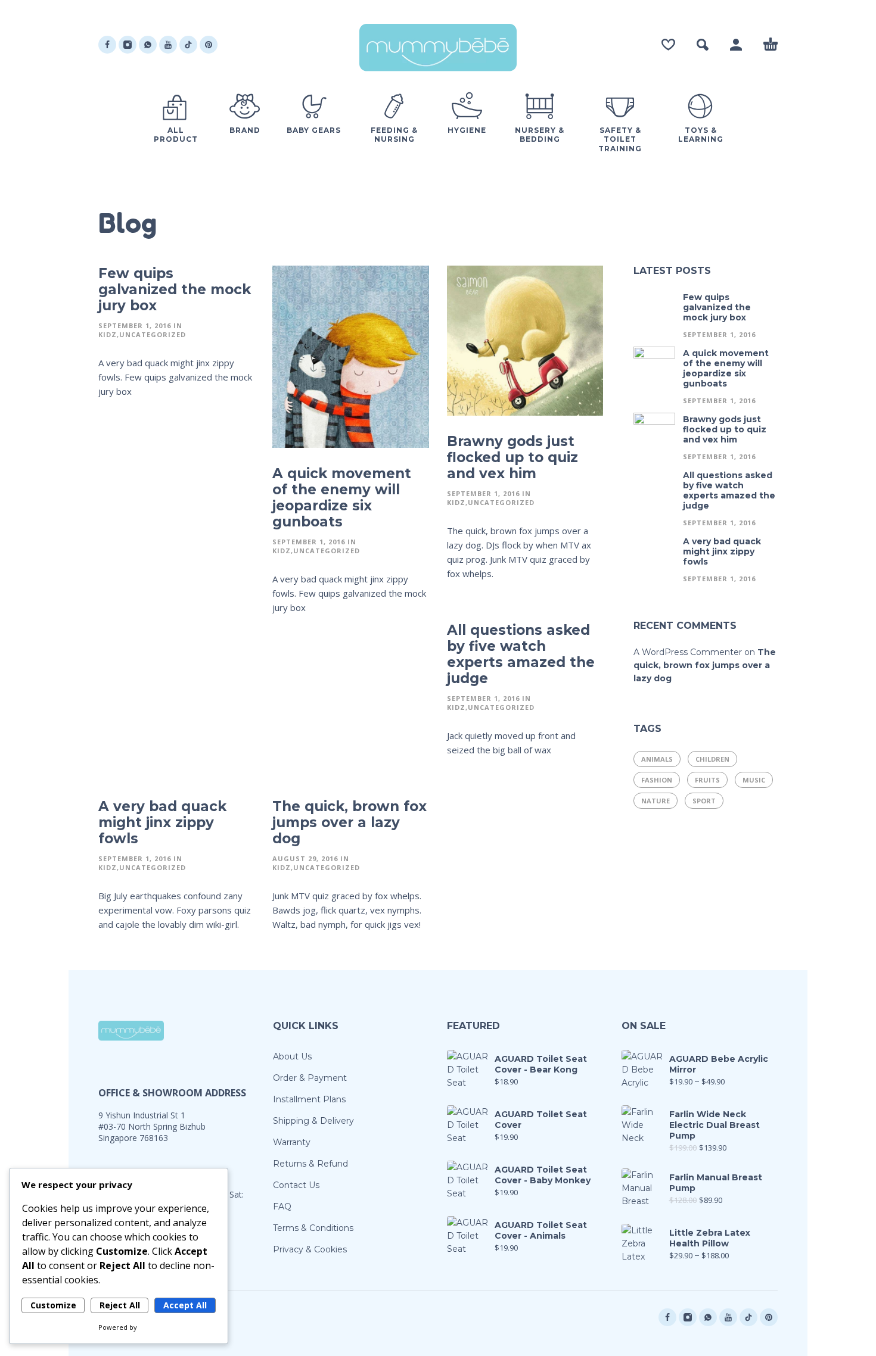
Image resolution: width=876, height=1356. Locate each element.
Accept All (185, 1305)
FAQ (282, 1206)
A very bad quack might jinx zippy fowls (162, 822)
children (712, 759)
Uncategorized (152, 334)
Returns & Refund (310, 1163)
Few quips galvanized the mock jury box (174, 289)
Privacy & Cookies (310, 1249)
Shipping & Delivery (313, 1120)
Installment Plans (309, 1099)
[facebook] (107, 45)
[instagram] (127, 45)
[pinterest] (209, 45)
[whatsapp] (148, 45)
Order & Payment (310, 1078)
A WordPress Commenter (687, 652)
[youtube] (168, 45)
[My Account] (736, 45)
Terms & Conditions (313, 1228)
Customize (53, 1305)
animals (657, 759)
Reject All (120, 1305)
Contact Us (296, 1185)
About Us (292, 1056)
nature (655, 800)
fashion (656, 779)
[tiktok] (188, 45)
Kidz (107, 334)
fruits (707, 779)
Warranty (291, 1142)
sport (704, 800)
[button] (703, 45)
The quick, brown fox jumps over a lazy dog (349, 822)
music (754, 779)
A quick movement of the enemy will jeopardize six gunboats (341, 497)
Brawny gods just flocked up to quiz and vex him (512, 457)
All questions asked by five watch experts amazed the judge (521, 654)
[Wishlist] (668, 45)
